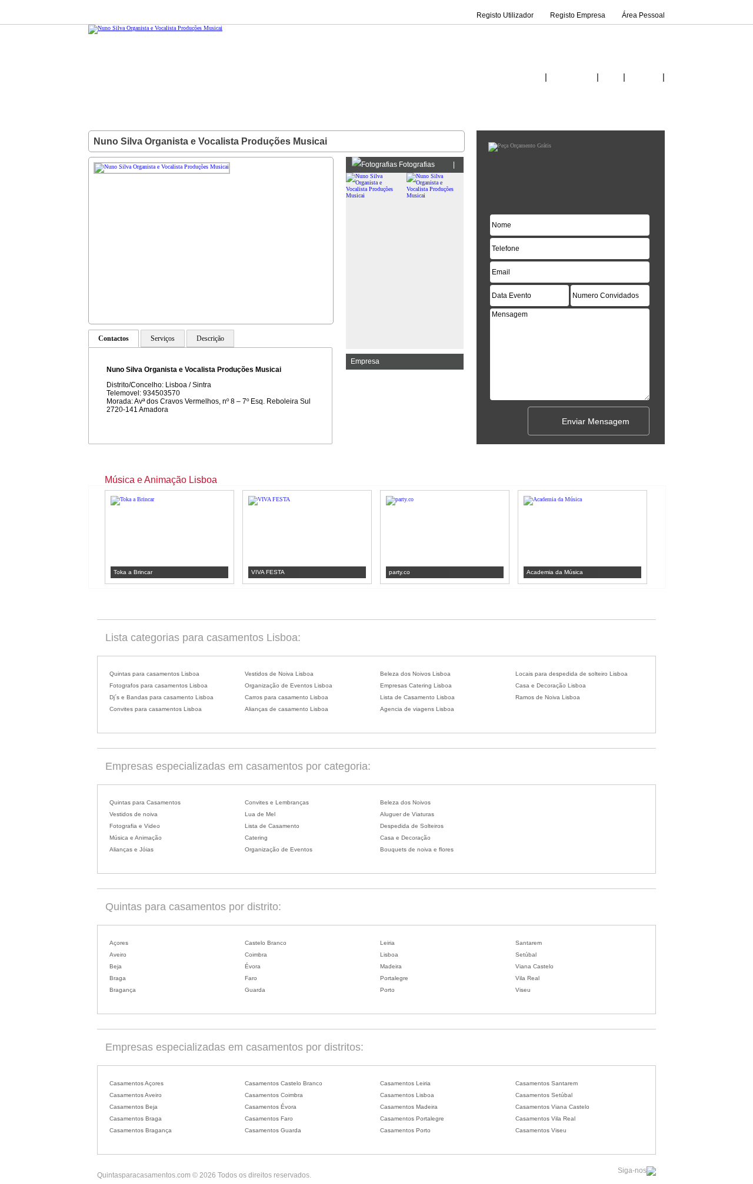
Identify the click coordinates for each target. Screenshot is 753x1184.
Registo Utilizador (505, 15)
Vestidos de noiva (133, 814)
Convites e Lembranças (277, 802)
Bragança (122, 990)
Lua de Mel (260, 814)
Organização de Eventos (278, 849)
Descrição (210, 338)
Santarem (528, 943)
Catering (256, 837)
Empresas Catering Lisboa (416, 685)
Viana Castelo (534, 966)
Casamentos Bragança (140, 1130)
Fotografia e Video (134, 826)
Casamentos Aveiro (135, 1095)
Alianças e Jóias (131, 849)
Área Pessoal (643, 15)
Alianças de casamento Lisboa (286, 709)
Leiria (387, 943)
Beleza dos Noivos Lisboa (415, 673)
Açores (118, 943)
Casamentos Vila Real (545, 1118)
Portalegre (394, 978)
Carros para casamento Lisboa (286, 697)
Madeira (391, 966)
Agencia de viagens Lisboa (417, 709)
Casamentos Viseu (541, 1130)
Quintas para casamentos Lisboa (154, 673)
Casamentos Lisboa (407, 1095)
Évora (253, 966)
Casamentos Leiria (405, 1083)
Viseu (523, 990)
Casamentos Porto (405, 1130)
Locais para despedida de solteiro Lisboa (571, 673)
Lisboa (389, 954)
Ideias (611, 77)
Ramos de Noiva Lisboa (547, 697)
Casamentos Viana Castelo (552, 1106)
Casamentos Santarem (546, 1083)
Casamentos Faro (269, 1118)
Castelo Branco (265, 943)
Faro (251, 978)
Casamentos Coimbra (274, 1095)
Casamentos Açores (136, 1083)
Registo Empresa (577, 15)
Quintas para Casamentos (145, 802)
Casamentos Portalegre (412, 1118)
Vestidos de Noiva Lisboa (279, 673)
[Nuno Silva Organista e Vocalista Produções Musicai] (155, 28)
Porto (387, 990)
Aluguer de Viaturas (407, 814)
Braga (117, 978)
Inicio (533, 77)
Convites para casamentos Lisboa (155, 709)
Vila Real (527, 978)
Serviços (163, 338)
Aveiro (117, 954)
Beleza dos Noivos (405, 802)
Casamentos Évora (270, 1106)
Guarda (255, 990)
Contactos (644, 77)
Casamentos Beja (133, 1106)
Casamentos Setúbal (543, 1095)
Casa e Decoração (405, 837)
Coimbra (256, 954)
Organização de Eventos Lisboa (288, 685)
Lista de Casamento (272, 826)
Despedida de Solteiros (412, 826)
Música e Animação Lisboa (161, 480)
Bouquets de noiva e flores (417, 849)
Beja (115, 966)
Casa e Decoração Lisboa (550, 685)
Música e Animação (135, 837)
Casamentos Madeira (409, 1106)
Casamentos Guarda (273, 1130)
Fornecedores (571, 77)
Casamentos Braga (135, 1118)
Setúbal (526, 954)
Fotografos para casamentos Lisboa (158, 685)
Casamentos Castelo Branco (283, 1083)
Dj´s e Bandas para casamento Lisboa (161, 697)
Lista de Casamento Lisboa (417, 697)
